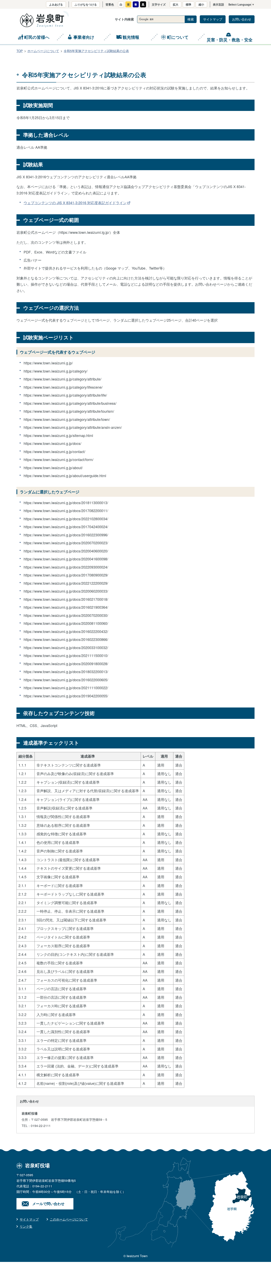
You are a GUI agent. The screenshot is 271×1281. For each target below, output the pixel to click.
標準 (188, 4)
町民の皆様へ (37, 37)
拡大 (175, 4)
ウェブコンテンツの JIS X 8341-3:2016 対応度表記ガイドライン (75, 202)
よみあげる (56, 4)
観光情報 (131, 37)
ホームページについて (43, 51)
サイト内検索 (124, 19)
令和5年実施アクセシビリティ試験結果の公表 (96, 51)
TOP (19, 51)
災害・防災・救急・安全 (230, 40)
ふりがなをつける (86, 4)
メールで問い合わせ (48, 1203)
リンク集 (26, 1226)
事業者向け (83, 37)
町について (178, 37)
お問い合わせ (241, 19)
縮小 (201, 4)
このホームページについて (69, 1219)
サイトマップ (212, 19)
